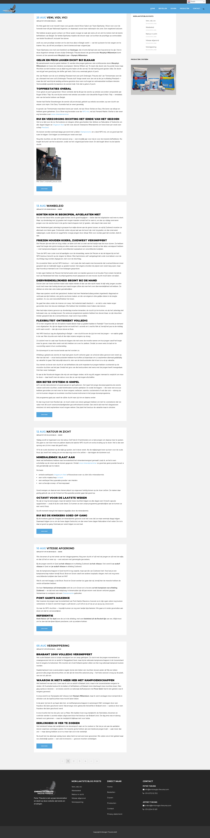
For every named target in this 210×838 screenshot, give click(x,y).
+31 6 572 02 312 (151, 793)
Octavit (60, 477)
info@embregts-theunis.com (156, 789)
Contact (110, 809)
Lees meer (44, 188)
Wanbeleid (54, 205)
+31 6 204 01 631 (150, 809)
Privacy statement (114, 814)
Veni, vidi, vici (57, 17)
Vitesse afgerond (60, 548)
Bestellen (111, 792)
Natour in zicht (58, 431)
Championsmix (85, 132)
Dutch (192, 2)
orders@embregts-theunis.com (157, 805)
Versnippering (58, 645)
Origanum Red (58, 125)
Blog (54, 21)
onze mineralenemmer (59, 114)
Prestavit (45, 127)
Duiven (110, 798)
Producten (111, 803)
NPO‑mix (85, 112)
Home (110, 787)
